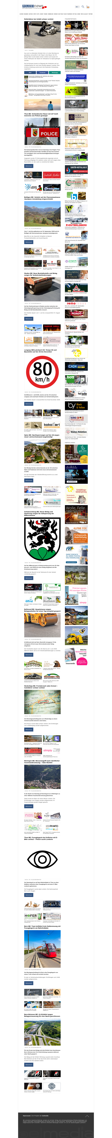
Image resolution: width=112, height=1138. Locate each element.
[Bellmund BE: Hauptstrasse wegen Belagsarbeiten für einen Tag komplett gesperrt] (42, 625)
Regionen (26, 14)
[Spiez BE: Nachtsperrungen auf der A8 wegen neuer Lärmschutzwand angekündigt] (42, 451)
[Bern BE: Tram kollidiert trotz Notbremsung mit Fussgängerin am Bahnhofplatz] (42, 949)
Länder (41, 14)
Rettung (75, 14)
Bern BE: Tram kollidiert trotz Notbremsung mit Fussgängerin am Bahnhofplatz (42, 927)
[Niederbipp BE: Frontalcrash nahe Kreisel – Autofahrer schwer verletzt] (42, 702)
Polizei (65, 14)
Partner (90, 14)
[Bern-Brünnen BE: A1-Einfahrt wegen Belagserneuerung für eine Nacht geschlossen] (42, 1032)
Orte (38, 14)
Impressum (27, 1115)
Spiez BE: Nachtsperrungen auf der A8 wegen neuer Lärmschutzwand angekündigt (41, 436)
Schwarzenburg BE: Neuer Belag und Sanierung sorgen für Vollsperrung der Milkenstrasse (39, 513)
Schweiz (21, 14)
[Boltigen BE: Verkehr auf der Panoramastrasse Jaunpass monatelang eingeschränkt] (42, 214)
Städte (34, 14)
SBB (59, 14)
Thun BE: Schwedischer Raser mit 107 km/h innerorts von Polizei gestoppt (41, 115)
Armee (78, 14)
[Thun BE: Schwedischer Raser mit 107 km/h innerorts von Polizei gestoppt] (42, 131)
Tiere (82, 14)
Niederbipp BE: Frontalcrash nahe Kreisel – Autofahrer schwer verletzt (41, 687)
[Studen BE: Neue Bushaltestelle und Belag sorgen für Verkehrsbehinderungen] (42, 289)
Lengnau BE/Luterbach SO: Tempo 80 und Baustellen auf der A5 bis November (40, 351)
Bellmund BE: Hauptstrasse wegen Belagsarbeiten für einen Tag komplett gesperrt (42, 610)
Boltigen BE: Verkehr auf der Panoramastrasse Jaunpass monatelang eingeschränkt (42, 198)
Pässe (61, 14)
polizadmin (31, 50)
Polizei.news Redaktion (36, 146)
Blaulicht (85, 14)
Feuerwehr (69, 14)
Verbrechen (50, 14)
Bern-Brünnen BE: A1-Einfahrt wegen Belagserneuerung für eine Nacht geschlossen (42, 1015)
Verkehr (56, 14)
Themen (45, 14)
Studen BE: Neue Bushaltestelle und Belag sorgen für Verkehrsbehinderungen (40, 274)
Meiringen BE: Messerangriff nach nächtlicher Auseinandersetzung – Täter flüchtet (42, 761)
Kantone (31, 14)
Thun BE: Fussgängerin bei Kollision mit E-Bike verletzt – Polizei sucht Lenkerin (41, 838)
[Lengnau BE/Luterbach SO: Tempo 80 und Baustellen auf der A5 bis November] (42, 372)
